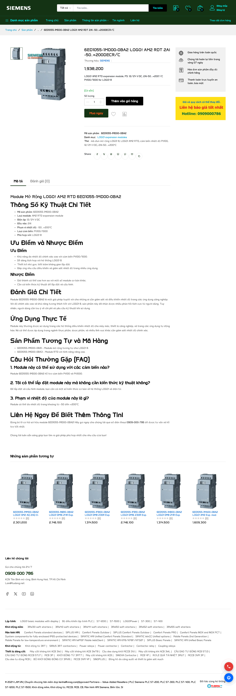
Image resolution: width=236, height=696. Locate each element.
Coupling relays (166, 646)
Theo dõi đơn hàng (220, 20)
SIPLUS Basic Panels (159, 640)
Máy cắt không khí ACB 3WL (154, 651)
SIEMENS (105, 60)
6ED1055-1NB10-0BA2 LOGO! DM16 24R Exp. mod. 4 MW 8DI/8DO (61, 514)
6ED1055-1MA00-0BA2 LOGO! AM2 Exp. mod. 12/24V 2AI (205, 514)
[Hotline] (228, 666)
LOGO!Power (130, 621)
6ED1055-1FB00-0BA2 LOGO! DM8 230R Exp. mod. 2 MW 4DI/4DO (97, 514)
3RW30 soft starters (39, 627)
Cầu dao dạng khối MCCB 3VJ (118, 651)
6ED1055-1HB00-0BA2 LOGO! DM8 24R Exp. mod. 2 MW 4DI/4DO (169, 514)
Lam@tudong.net (15, 583)
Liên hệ (134, 20)
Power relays (87, 646)
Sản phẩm (70, 20)
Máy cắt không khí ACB (99, 655)
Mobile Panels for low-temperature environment (31, 640)
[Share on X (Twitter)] (104, 156)
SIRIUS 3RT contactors (62, 646)
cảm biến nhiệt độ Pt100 (154, 141)
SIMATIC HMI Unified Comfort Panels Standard (106, 636)
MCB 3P (49, 655)
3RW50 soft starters (123, 627)
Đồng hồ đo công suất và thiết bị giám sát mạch (136, 659)
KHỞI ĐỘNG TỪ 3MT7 (69, 655)
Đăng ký (221, 10)
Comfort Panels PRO (164, 632)
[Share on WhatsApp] (125, 156)
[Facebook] (7, 593)
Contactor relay (145, 646)
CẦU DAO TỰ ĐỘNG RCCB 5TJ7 (23, 655)
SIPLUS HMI (72, 632)
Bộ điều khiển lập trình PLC (77, 621)
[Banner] (201, 108)
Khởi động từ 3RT (35, 646)
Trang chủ (52, 20)
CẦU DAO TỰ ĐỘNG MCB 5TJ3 (191, 651)
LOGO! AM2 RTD (130, 141)
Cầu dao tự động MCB (17, 659)
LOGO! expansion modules (112, 137)
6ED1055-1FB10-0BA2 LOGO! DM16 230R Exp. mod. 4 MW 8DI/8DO (134, 514)
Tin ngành (118, 20)
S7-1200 (101, 621)
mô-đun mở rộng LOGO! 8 (105, 141)
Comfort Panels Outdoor (96, 632)
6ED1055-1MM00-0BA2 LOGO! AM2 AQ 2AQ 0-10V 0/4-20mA (26, 514)
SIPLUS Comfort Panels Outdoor (131, 632)
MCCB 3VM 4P (81, 659)
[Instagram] (32, 593)
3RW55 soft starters (179, 627)
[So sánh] (124, 114)
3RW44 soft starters (95, 627)
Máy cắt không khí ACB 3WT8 (81, 651)
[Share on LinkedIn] (118, 156)
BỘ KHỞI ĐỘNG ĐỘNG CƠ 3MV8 (52, 659)
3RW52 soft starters (151, 627)
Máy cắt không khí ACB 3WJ (45, 651)
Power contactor (107, 646)
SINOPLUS (99, 659)
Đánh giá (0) (40, 181)
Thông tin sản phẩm (94, 20)
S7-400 (158, 621)
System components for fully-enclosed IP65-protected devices (41, 636)
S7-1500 (114, 621)
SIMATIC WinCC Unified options (152, 636)
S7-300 (145, 621)
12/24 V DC (90, 145)
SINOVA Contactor (126, 655)
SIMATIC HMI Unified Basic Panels (192, 640)
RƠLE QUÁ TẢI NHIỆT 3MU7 (168, 655)
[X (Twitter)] (15, 593)
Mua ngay (96, 113)
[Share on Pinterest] (111, 156)
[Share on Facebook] (97, 156)
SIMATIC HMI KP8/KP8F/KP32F (125, 640)
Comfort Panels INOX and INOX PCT (200, 632)
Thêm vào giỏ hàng (124, 101)
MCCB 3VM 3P (196, 655)
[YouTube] (24, 593)
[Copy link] (139, 156)
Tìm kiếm (158, 8)
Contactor (127, 646)
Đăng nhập (222, 5)
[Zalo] (228, 677)
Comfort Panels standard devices (43, 632)
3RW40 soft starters (67, 627)
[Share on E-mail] (132, 156)
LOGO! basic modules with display (39, 621)
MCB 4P (144, 655)
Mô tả (18, 181)
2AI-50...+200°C (107, 145)
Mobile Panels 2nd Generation (190, 636)
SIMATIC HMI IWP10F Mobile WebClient (82, 640)
